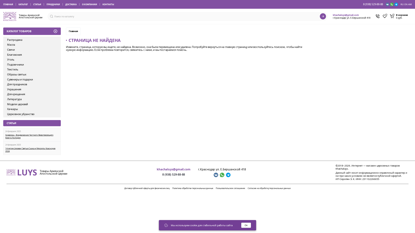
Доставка (71, 4)
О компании (89, 4)
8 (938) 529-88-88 (373, 4)
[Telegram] (396, 4)
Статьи (37, 4)
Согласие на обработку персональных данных (269, 188)
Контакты (108, 4)
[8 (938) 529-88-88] (377, 16)
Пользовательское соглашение (230, 188)
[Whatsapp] (392, 4)
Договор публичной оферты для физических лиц (147, 188)
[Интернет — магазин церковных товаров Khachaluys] (9, 16)
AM (410, 4)
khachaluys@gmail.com (346, 15)
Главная (8, 4)
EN (406, 4)
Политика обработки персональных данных (192, 188)
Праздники (53, 4)
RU (402, 4)
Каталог (23, 4)
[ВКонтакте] (387, 4)
